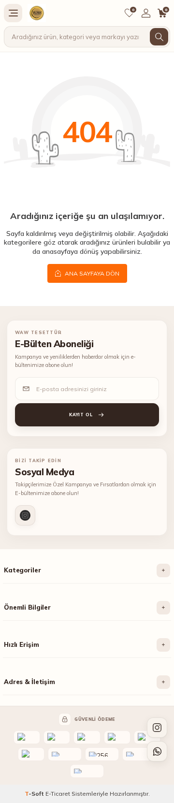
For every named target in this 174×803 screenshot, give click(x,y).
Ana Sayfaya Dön (91, 273)
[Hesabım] (146, 13)
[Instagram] (25, 515)
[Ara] (159, 36)
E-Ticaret (57, 793)
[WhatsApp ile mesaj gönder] (157, 751)
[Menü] (13, 13)
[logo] (37, 13)
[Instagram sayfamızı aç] (157, 727)
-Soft (35, 793)
